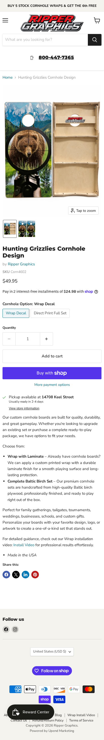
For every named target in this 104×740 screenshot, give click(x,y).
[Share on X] (16, 574)
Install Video (23, 544)
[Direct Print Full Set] (51, 319)
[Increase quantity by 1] (46, 339)
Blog (58, 715)
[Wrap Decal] (17, 319)
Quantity (9, 328)
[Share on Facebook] (6, 574)
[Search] (94, 40)
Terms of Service (81, 720)
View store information (24, 408)
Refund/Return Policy (48, 720)
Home (8, 77)
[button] (9, 228)
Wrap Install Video (81, 715)
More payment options (52, 385)
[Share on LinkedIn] (25, 574)
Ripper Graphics (21, 264)
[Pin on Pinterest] (35, 574)
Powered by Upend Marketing (52, 731)
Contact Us (19, 720)
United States (49, 651)
